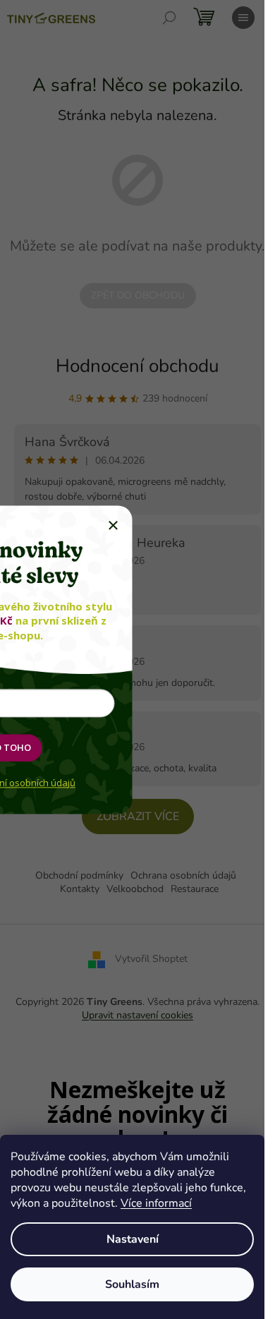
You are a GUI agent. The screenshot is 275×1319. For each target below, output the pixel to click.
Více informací (156, 1203)
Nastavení (132, 1239)
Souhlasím (132, 1284)
